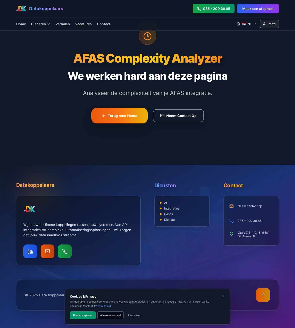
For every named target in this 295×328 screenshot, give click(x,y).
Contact (103, 24)
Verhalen (63, 24)
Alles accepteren (83, 315)
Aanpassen (134, 315)
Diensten (38, 24)
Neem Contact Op (181, 116)
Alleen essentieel (110, 315)
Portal (272, 24)
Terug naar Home (122, 116)
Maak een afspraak (258, 8)
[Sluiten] (223, 296)
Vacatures (83, 24)
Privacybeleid (102, 306)
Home (21, 24)
